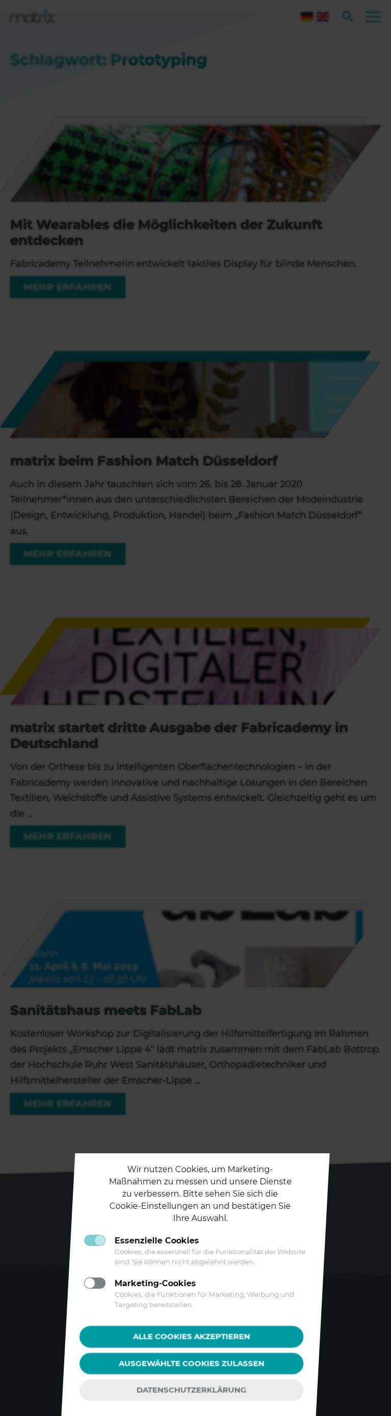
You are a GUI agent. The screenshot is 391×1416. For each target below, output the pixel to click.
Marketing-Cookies (155, 1283)
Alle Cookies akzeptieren (191, 1336)
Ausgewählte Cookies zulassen (191, 1363)
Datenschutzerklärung (191, 1390)
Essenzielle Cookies (157, 1240)
